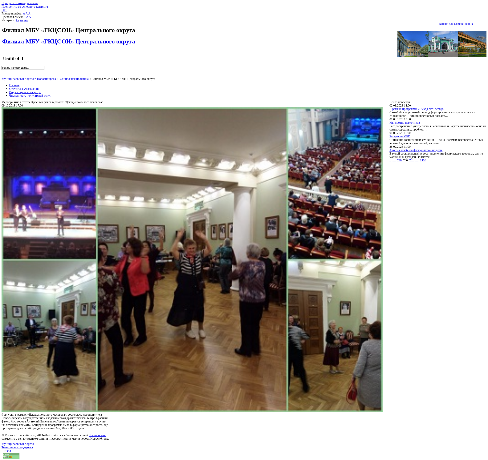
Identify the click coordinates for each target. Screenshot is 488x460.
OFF (4, 10)
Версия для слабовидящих (456, 23)
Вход (7, 450)
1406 (423, 160)
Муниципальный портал (18, 444)
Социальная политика (74, 78)
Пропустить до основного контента (25, 6)
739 (399, 160)
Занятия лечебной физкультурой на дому (415, 150)
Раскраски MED (399, 136)
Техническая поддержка (17, 447)
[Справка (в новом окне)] (3, 74)
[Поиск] (3, 71)
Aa (17, 20)
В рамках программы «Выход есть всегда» (417, 109)
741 (411, 160)
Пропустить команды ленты (20, 3)
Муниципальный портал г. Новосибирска (29, 78)
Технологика (97, 435)
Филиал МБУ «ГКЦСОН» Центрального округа (68, 39)
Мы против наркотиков (404, 122)
